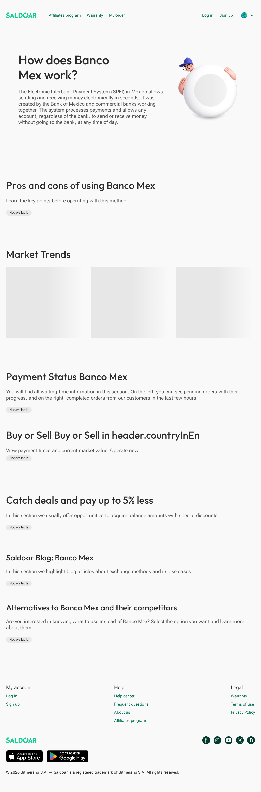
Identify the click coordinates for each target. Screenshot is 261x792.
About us (122, 712)
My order (117, 15)
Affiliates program (65, 15)
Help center (124, 696)
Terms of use (242, 704)
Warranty (95, 15)
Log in (207, 15)
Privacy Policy (243, 712)
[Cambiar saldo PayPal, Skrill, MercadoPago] (21, 15)
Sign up (226, 15)
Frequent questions (131, 704)
